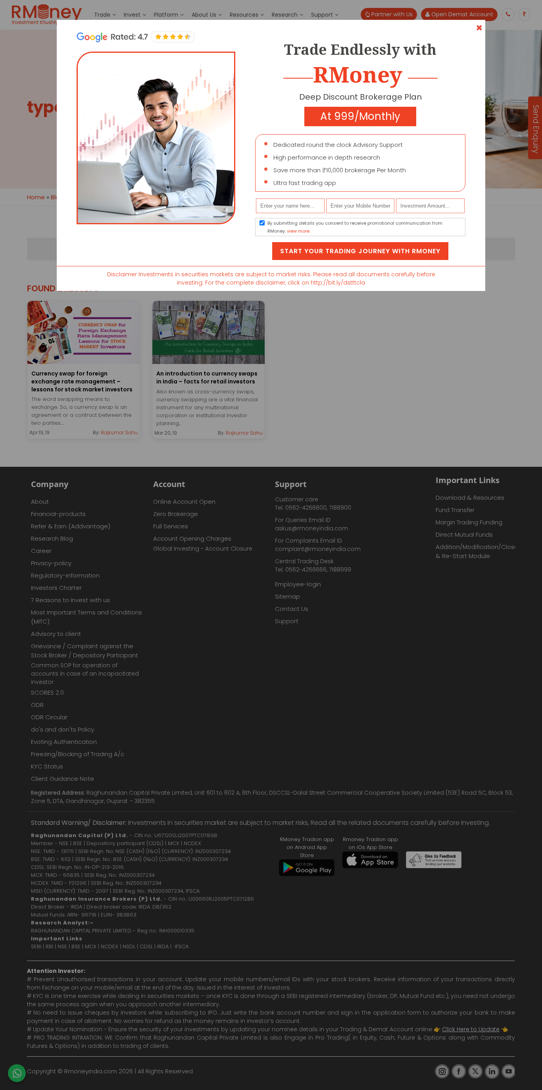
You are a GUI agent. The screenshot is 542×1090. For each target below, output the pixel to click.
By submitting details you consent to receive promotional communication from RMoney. (354, 227)
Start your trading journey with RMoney (360, 251)
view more (298, 231)
